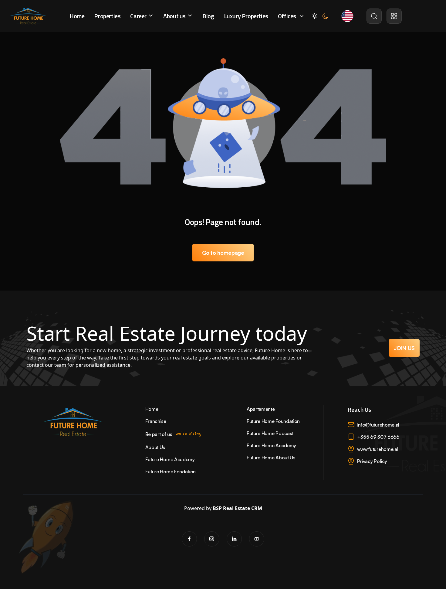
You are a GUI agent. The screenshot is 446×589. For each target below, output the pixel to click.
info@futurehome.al (378, 425)
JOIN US (404, 348)
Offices (287, 16)
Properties (107, 16)
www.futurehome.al (377, 449)
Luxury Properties (246, 16)
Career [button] (138, 16)
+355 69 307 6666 (378, 437)
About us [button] (175, 16)
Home (76, 16)
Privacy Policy (372, 461)
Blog (208, 16)
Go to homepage (223, 252)
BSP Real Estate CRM (237, 508)
